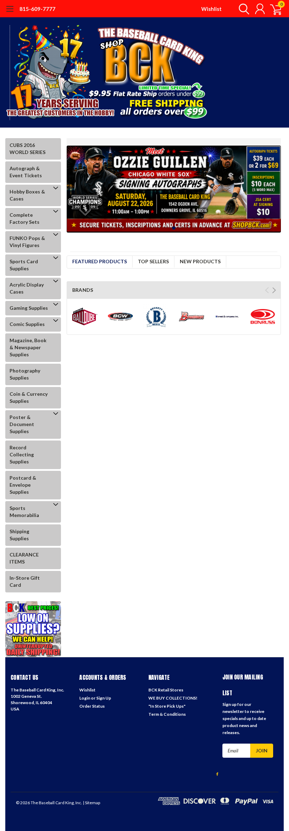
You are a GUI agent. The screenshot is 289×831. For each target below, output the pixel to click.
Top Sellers (153, 261)
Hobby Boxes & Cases (27, 195)
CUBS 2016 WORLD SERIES (27, 148)
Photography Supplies (25, 374)
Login (84, 698)
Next (274, 290)
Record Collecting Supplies (22, 454)
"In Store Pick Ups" (166, 706)
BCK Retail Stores (165, 689)
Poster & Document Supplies (22, 424)
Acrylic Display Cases (27, 288)
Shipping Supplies (19, 534)
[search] (242, 9)
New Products (200, 261)
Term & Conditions (167, 714)
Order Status (92, 706)
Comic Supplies (27, 324)
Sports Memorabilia (24, 511)
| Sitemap (91, 802)
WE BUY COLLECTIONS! (172, 698)
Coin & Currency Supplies (29, 397)
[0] (273, 9)
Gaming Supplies (29, 308)
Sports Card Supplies (24, 264)
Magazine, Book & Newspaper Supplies (28, 347)
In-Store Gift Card (25, 581)
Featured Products (99, 261)
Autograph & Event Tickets (26, 171)
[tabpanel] (174, 189)
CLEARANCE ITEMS (24, 558)
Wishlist (211, 9)
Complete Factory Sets (24, 218)
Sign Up (103, 698)
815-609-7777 (37, 9)
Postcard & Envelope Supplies (23, 485)
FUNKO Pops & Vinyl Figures (27, 241)
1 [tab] (174, 228)
